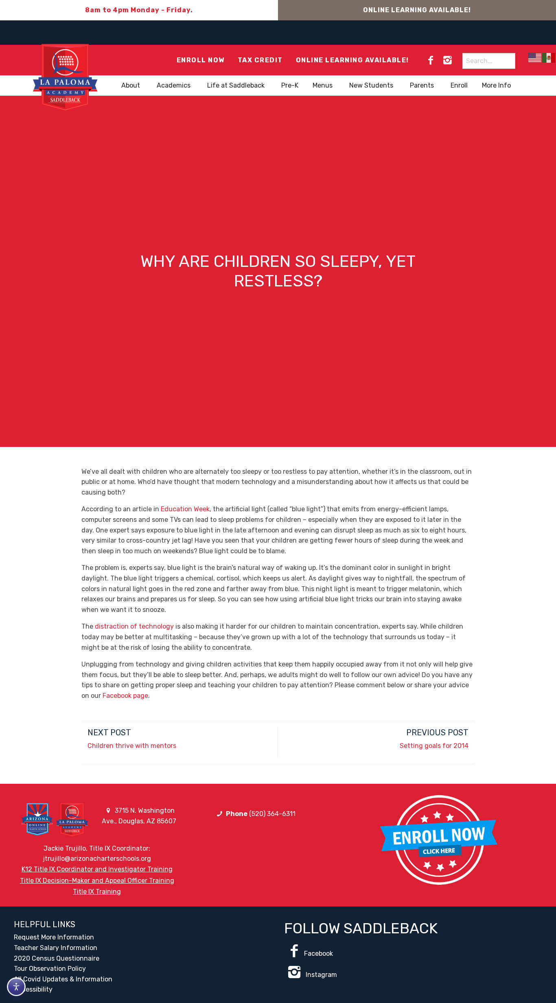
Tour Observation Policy (50, 968)
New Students (371, 85)
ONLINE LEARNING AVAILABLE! (417, 10)
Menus (323, 85)
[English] (535, 58)
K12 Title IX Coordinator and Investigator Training (97, 869)
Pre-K (289, 85)
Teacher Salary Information (55, 948)
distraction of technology (134, 626)
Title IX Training (97, 891)
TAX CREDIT (260, 60)
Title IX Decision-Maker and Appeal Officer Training (97, 880)
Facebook (318, 953)
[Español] (549, 58)
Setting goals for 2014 (434, 746)
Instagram (320, 975)
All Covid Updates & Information (63, 979)
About (130, 85)
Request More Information (54, 937)
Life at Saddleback (236, 85)
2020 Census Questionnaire (56, 958)
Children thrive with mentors (132, 746)
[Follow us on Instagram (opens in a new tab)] (447, 60)
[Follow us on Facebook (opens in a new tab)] (431, 60)
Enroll (459, 85)
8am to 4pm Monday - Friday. (139, 10)
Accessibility (33, 989)
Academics (173, 85)
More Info (496, 85)
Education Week (185, 509)
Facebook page (125, 695)
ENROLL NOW (201, 60)
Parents (422, 85)
